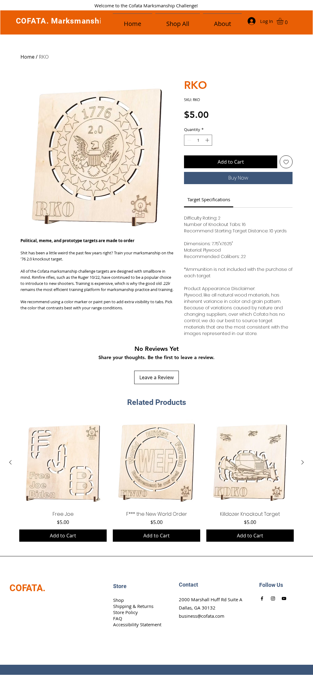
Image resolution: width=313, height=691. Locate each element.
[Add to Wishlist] (286, 161)
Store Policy (125, 612)
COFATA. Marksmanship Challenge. (82, 20)
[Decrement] (188, 140)
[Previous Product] (10, 462)
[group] (156, 480)
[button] (222, 21)
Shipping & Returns (133, 606)
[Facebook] (262, 598)
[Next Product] (302, 462)
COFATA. (27, 588)
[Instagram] (273, 598)
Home (27, 56)
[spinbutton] (198, 140)
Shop (118, 600)
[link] (208, 199)
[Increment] (208, 140)
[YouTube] (284, 598)
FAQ (117, 618)
